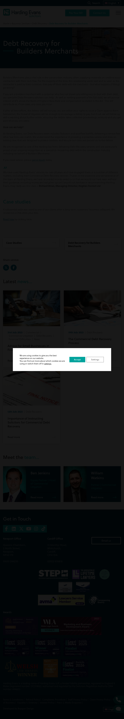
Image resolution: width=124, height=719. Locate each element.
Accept (77, 359)
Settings (95, 359)
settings (47, 363)
